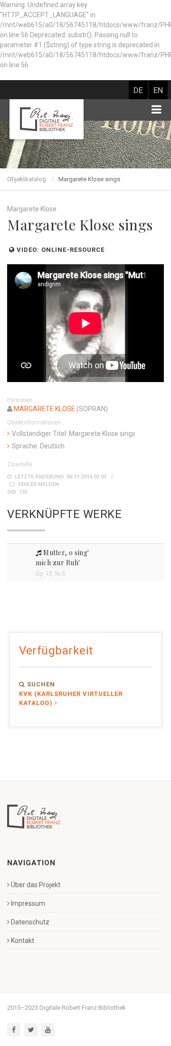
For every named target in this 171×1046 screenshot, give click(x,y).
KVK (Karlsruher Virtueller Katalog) (71, 698)
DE (138, 90)
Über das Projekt (35, 885)
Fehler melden (38, 484)
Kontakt (22, 940)
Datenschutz (30, 922)
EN (158, 90)
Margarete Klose (44, 409)
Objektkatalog (26, 179)
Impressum (28, 903)
